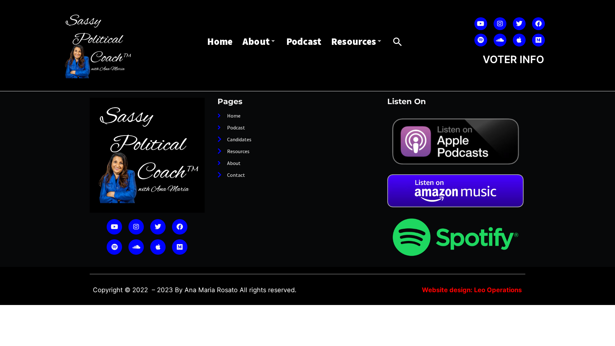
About (256, 41)
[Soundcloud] (500, 40)
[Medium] (538, 40)
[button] (397, 42)
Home (220, 41)
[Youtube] (480, 23)
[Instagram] (500, 23)
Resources (353, 41)
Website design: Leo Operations (472, 290)
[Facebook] (538, 23)
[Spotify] (480, 40)
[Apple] (519, 40)
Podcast (304, 41)
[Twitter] (519, 23)
